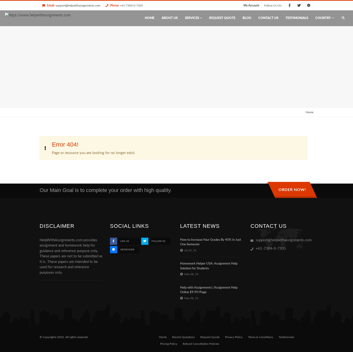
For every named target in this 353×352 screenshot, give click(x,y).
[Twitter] (299, 5)
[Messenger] (308, 5)
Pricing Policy (168, 343)
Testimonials (286, 337)
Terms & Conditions (260, 337)
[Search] (343, 18)
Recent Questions (183, 337)
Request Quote (209, 337)
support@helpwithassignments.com (77, 5)
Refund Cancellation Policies (201, 343)
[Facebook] (289, 5)
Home (309, 112)
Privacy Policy (234, 337)
